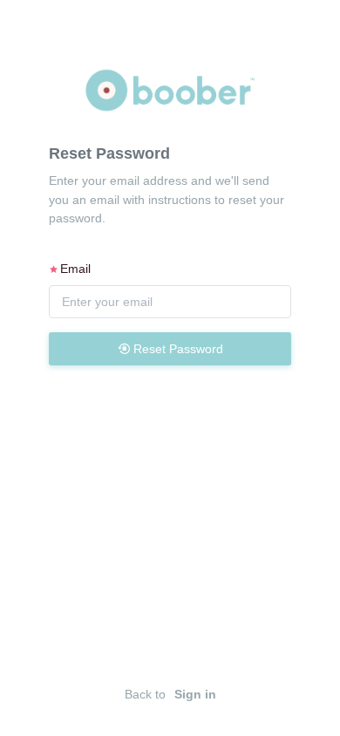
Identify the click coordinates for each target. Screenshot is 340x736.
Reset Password (176, 349)
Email (75, 269)
